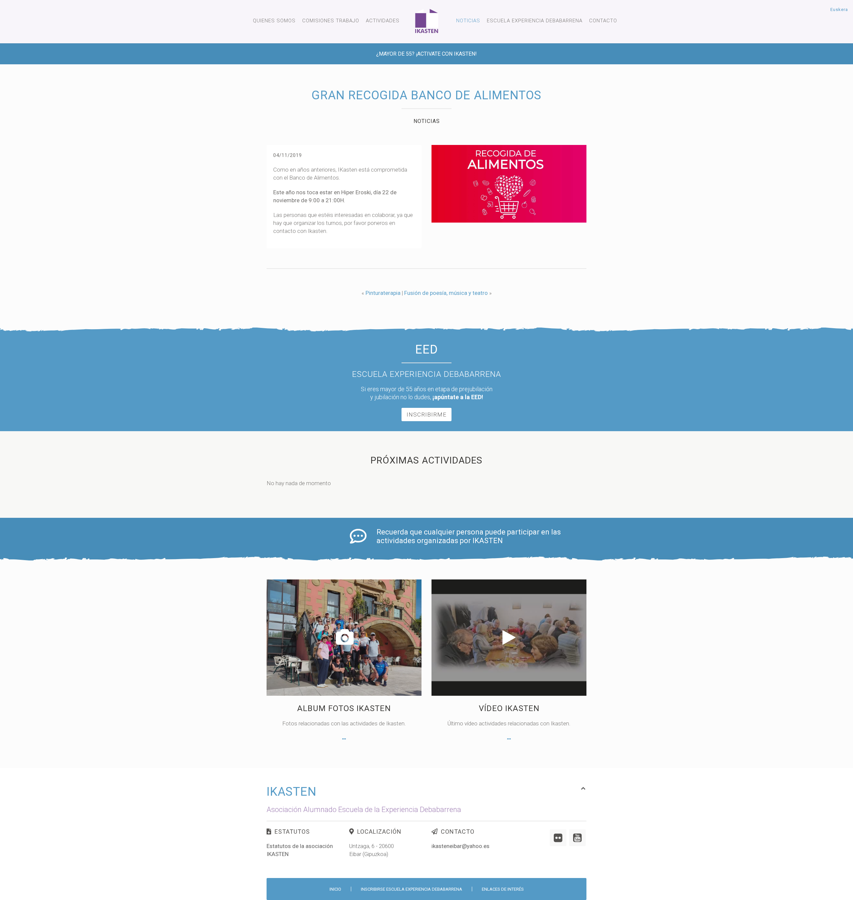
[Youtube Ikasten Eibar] (577, 837)
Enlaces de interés (503, 889)
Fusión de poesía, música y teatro (446, 293)
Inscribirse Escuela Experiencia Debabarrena (411, 889)
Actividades (383, 21)
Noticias (468, 21)
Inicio (335, 889)
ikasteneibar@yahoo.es (460, 846)
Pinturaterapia (383, 293)
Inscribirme (426, 414)
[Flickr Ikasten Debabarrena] (558, 837)
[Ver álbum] (344, 739)
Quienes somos (274, 21)
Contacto (603, 21)
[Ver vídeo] (508, 739)
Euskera (839, 9)
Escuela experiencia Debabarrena (534, 21)
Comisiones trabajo (330, 21)
